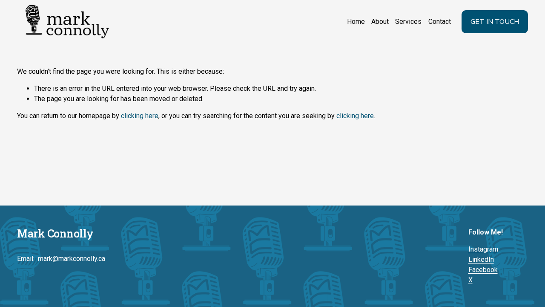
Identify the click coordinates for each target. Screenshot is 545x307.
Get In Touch (494, 21)
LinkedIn (481, 259)
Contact (439, 21)
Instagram (483, 249)
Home (356, 21)
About (380, 21)
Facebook (483, 270)
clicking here (139, 116)
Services (408, 21)
